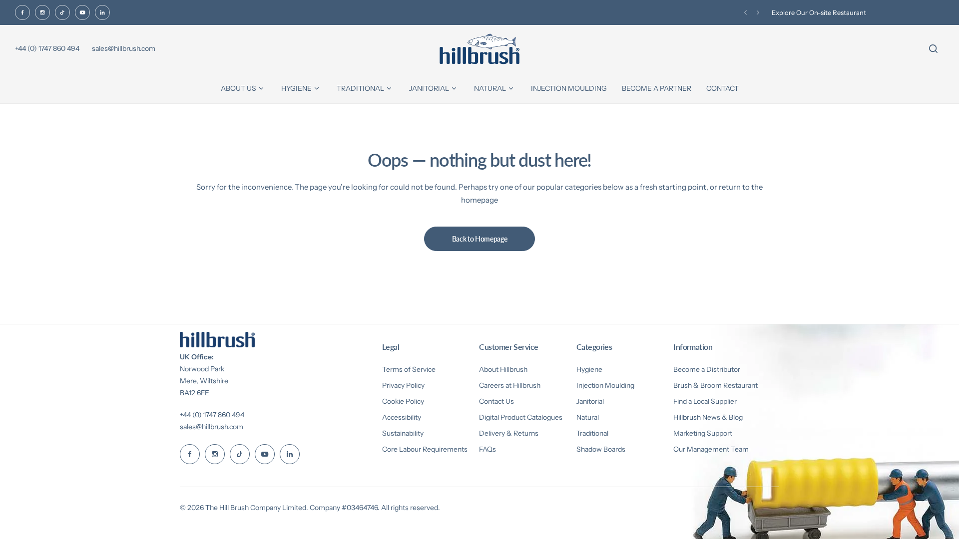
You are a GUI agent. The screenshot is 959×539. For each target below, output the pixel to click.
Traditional (592, 433)
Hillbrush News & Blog (708, 417)
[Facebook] (22, 12)
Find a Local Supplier (705, 401)
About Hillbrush (503, 369)
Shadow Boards (600, 449)
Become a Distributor (706, 369)
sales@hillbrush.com (211, 426)
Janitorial (590, 401)
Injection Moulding (605, 385)
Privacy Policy (403, 385)
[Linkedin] (102, 12)
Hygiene (589, 369)
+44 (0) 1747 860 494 (212, 414)
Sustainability (403, 433)
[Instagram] (42, 12)
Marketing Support (702, 433)
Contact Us (496, 401)
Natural (587, 417)
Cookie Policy (403, 401)
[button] (745, 12)
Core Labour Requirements (425, 449)
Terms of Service (409, 369)
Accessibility (401, 417)
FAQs (487, 449)
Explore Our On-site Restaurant (819, 12)
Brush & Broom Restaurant (715, 385)
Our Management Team (711, 449)
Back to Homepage (479, 239)
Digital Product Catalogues (520, 417)
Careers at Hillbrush (509, 385)
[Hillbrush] (479, 49)
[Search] (933, 49)
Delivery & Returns (508, 433)
